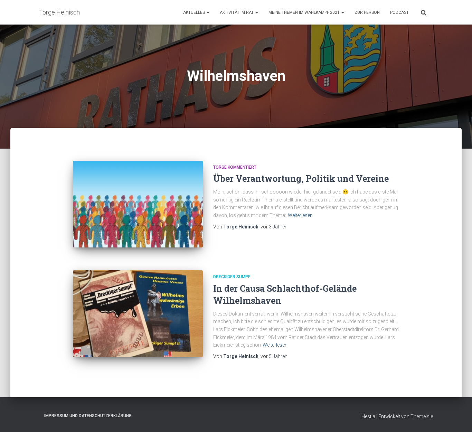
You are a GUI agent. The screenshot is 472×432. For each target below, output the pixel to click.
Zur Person (367, 12)
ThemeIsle (421, 416)
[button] (207, 12)
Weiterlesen (300, 215)
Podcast (399, 12)
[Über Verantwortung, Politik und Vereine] (138, 204)
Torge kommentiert (234, 167)
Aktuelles (194, 12)
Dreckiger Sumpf (231, 276)
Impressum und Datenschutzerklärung (88, 415)
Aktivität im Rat (237, 12)
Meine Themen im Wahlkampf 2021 (304, 12)
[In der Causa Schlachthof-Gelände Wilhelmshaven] (138, 313)
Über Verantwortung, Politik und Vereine (301, 178)
